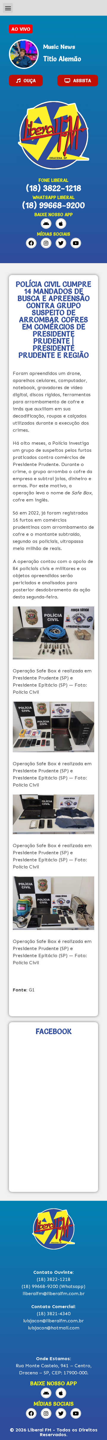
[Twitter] (61, 243)
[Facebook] (31, 243)
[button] (8, 8)
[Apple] (61, 223)
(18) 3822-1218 (53, 188)
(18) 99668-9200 (53, 205)
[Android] (46, 223)
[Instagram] (46, 243)
